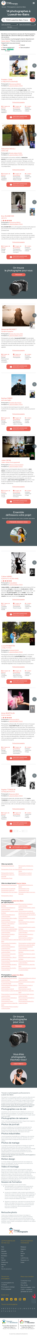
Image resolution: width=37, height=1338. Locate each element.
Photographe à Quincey (7, 873)
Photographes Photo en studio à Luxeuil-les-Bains (9, 1007)
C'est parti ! (18, 1064)
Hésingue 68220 (14, 719)
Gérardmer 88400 (15, 222)
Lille (2, 1267)
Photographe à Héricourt (7, 890)
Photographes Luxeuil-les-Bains (16, 7)
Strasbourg (4, 1262)
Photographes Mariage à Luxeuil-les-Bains (9, 905)
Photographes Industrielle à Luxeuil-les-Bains (25, 947)
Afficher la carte (20, 847)
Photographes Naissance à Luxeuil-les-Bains (8, 908)
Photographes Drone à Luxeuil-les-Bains (26, 982)
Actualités (24, 1283)
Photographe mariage (8, 1287)
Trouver (18, 275)
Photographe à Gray (23, 888)
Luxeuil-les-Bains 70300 (16, 85)
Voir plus (9, 27)
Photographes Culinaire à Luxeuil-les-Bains (8, 935)
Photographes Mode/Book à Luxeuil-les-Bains (8, 931)
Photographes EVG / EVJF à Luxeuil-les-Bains (8, 969)
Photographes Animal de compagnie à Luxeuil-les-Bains (9, 928)
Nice (2, 1258)
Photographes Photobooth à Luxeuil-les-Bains (26, 1002)
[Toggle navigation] (34, 3)
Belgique (23, 1247)
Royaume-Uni (25, 1260)
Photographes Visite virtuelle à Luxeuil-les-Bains (9, 919)
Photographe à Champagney (9, 885)
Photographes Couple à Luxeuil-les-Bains (9, 912)
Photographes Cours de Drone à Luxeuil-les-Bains (9, 995)
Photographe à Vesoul (7, 895)
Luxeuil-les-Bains (17, 901)
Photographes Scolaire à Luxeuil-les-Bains (27, 958)
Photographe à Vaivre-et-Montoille (8, 875)
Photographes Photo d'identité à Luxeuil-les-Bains (9, 961)
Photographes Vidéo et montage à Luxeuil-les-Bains (9, 982)
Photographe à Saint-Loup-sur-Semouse (26, 893)
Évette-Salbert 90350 (16, 153)
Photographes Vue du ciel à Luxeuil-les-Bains (8, 954)
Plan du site (24, 1285)
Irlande (23, 1253)
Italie (22, 1256)
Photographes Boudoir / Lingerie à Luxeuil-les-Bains (27, 969)
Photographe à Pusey (6, 878)
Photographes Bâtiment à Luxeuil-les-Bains (8, 915)
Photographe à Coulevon (25, 873)
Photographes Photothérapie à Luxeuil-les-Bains (26, 961)
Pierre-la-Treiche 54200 (16, 464)
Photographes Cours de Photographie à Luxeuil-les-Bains (9, 989)
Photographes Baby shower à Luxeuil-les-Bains (9, 965)
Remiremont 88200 (15, 84)
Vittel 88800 (13, 583)
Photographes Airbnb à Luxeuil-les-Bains (26, 919)
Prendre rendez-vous (18, 522)
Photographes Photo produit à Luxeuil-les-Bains (26, 922)
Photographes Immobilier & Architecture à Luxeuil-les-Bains (26, 912)
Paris (2, 1247)
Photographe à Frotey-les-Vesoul (9, 869)
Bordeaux (4, 1256)
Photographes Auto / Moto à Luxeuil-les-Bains (8, 958)
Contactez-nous (26, 1281)
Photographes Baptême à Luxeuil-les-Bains (8, 947)
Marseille (3, 1251)
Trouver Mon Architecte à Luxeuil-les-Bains (9, 1326)
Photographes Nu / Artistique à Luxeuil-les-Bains (26, 931)
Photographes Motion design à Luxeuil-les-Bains (9, 986)
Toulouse (4, 1253)
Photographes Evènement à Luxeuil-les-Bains (25, 935)
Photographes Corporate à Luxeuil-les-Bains (8, 951)
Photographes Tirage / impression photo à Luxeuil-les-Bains (9, 1003)
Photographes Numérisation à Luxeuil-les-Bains (26, 998)
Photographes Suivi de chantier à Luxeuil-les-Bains (27, 915)
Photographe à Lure (23, 890)
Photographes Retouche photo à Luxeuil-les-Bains (27, 979)
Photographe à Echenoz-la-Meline (25, 870)
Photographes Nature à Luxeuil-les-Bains (26, 954)
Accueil (4, 7)
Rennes (3, 1264)
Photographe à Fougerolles (8, 888)
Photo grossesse (6, 1289)
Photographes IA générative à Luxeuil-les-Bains (9, 998)
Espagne (23, 1249)
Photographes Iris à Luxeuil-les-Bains (26, 965)
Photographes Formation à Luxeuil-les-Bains (25, 986)
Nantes (3, 1260)
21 (22, 831)
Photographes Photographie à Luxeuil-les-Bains (9, 979)
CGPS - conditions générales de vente (26, 1290)
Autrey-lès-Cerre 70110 (16, 334)
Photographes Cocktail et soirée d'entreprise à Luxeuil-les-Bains (26, 944)
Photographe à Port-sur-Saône (9, 892)
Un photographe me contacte (7, 1284)
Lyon (2, 1249)
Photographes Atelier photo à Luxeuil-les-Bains (26, 995)
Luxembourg (24, 1258)
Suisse (22, 1262)
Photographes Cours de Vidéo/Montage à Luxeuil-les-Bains (26, 990)
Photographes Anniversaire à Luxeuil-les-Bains (8, 944)
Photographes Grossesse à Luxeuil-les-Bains (25, 905)
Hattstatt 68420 (14, 650)
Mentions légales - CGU (28, 1287)
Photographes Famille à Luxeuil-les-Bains (26, 908)
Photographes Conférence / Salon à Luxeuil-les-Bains (25, 938)
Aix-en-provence (6, 1269)
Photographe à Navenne (7, 866)
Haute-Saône (5, 41)
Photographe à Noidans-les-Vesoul (25, 866)
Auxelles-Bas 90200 (15, 402)
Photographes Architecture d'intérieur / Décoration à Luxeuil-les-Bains (8, 923)
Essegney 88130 (14, 794)
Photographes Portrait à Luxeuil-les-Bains (26, 928)
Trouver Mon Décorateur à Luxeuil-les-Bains (27, 1326)
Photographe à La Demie (25, 874)
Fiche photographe (18, 102)
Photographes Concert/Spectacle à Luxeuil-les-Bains (9, 939)
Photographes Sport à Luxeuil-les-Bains (26, 951)
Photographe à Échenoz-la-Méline (25, 886)
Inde (22, 1251)
